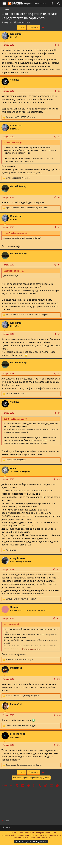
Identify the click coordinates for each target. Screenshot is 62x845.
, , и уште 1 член (27, 208)
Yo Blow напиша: (11, 142)
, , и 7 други (20, 117)
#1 (59, 45)
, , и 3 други (27, 314)
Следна (32, 27)
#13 (58, 679)
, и (18, 178)
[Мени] (4, 3)
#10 (58, 479)
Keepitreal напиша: (12, 270)
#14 (58, 715)
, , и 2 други (21, 599)
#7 (59, 334)
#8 (59, 373)
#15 (58, 745)
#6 (59, 264)
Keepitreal (8, 22)
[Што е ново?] (52, 3)
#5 (59, 227)
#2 (59, 91)
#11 (58, 569)
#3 (59, 136)
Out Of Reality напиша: (13, 233)
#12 (58, 618)
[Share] (55, 45)
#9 (59, 413)
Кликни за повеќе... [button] (31, 649)
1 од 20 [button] (21, 27)
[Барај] (58, 3)
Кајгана (7, 827)
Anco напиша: (9, 624)
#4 (59, 197)
